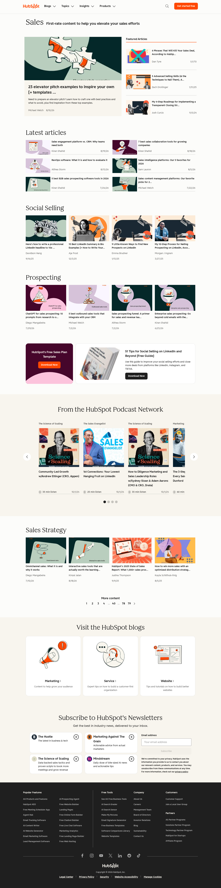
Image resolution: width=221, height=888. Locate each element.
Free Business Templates (113, 825)
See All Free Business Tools (114, 799)
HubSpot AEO (29, 804)
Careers (137, 804)
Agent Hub (28, 815)
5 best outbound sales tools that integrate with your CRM (87, 315)
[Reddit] (129, 856)
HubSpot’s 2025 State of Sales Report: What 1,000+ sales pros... (130, 568)
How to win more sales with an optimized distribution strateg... (172, 568)
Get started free (186, 6)
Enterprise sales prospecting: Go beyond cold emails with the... (173, 315)
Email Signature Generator (113, 820)
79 (129, 603)
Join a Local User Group (176, 804)
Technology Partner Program (179, 830)
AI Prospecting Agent (69, 799)
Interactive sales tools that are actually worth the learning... (85, 568)
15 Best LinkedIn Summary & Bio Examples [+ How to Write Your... (87, 246)
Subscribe (166, 751)
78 (123, 603)
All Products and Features (35, 799)
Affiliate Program (174, 841)
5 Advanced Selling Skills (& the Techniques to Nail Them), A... (169, 78)
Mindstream (101, 758)
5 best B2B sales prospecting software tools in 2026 (80, 178)
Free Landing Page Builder (71, 836)
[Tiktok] (139, 856)
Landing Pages (66, 810)
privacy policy (181, 772)
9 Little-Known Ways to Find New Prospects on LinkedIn (130, 246)
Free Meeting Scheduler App (36, 810)
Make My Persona (109, 815)
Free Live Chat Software (70, 825)
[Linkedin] (120, 856)
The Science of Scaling (53, 758)
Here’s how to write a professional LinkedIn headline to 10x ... (44, 246)
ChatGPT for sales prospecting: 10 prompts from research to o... (44, 315)
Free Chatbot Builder (69, 820)
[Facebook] (82, 856)
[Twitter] (110, 856)
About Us (138, 799)
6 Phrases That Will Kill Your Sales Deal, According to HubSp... (173, 52)
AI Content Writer (31, 825)
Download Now (49, 364)
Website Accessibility (126, 877)
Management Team (142, 810)
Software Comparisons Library (115, 831)
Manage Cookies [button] (153, 877)
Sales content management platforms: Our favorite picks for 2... (166, 180)
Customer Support (174, 799)
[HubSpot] (110, 865)
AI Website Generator (33, 831)
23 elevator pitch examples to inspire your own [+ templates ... (71, 89)
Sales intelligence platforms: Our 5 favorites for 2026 (164, 162)
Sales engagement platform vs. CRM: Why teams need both (78, 143)
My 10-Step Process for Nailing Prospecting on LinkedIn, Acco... (172, 246)
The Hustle (45, 736)
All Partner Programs (175, 820)
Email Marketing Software (35, 836)
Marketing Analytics (68, 831)
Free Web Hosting (67, 841)
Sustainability (140, 831)
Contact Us (139, 836)
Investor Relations (142, 820)
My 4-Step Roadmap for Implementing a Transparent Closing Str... (174, 103)
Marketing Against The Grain (109, 739)
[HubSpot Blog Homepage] (31, 6)
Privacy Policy (86, 877)
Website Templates (110, 836)
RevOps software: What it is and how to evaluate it (79, 160)
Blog (136, 825)
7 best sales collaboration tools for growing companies (162, 143)
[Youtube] (101, 856)
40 (113, 603)
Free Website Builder (69, 804)
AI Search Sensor (109, 810)
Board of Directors (142, 815)
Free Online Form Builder (71, 815)
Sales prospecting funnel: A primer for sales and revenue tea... (131, 315)
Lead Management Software (36, 841)
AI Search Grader (109, 804)
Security (104, 877)
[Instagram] (92, 856)
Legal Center (66, 877)
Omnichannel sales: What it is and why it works (44, 568)
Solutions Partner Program (178, 825)
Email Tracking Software (34, 820)
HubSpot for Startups (176, 835)
